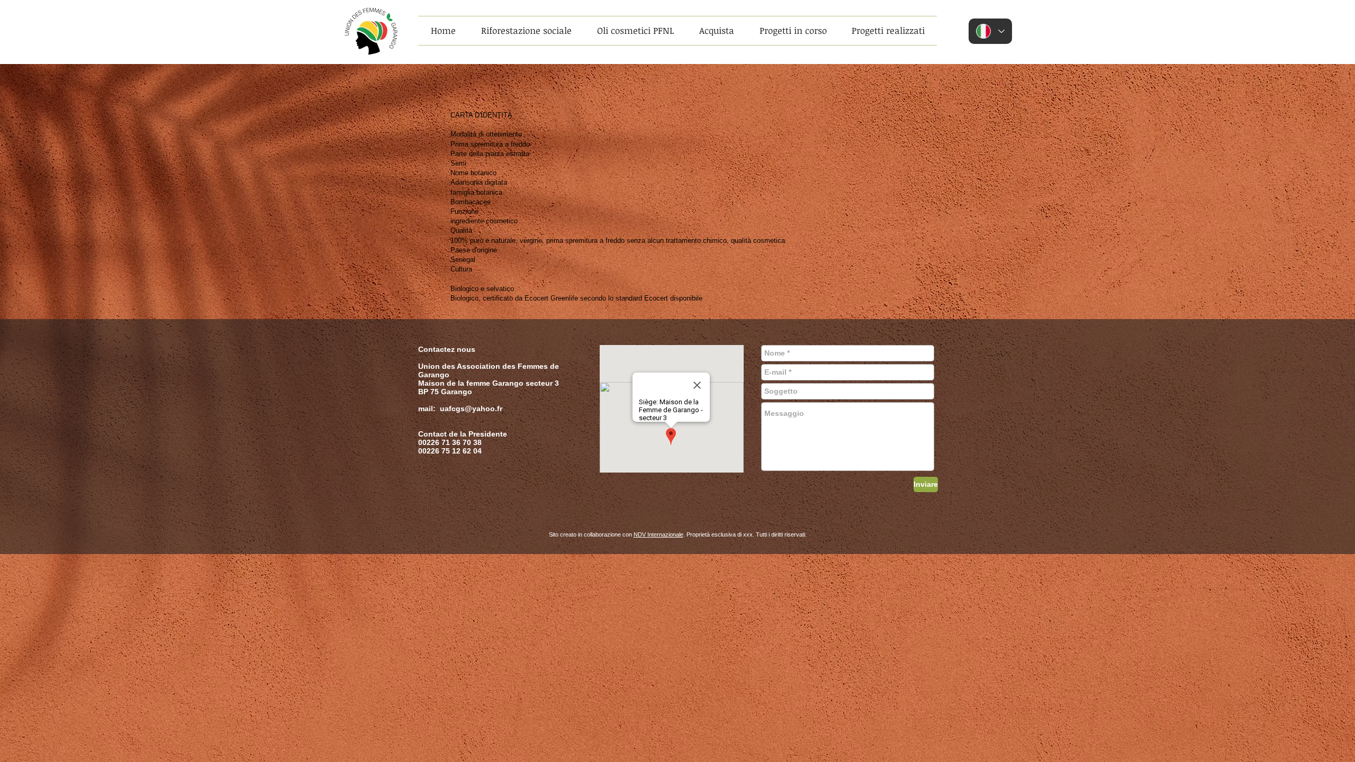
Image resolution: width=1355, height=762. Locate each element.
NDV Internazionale (658, 534)
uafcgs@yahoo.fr (471, 408)
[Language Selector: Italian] (990, 31)
